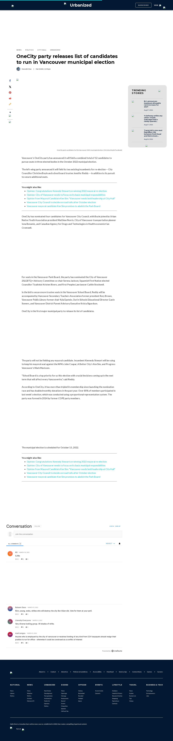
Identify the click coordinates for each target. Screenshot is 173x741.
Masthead (110, 672)
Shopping (115, 698)
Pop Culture (115, 701)
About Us (42, 672)
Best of (63, 701)
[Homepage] (15, 672)
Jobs (147, 696)
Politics (12, 696)
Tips (130, 698)
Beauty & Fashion (117, 696)
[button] (137, 103)
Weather (29, 693)
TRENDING (139, 92)
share (112, 559)
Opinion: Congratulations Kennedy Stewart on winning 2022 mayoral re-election (67, 191)
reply (17, 559)
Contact (53, 672)
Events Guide (99, 691)
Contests (114, 703)
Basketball (81, 693)
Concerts (97, 693)
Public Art (47, 701)
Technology (149, 691)
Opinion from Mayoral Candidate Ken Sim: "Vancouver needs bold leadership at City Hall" (71, 198)
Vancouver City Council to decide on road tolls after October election (61, 202)
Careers (160, 672)
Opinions (46, 703)
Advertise (64, 672)
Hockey (80, 691)
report (117, 559)
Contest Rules (137, 672)
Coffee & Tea (64, 711)
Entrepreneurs (150, 693)
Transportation (48, 696)
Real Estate (47, 691)
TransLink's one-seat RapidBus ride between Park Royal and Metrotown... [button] (153, 133)
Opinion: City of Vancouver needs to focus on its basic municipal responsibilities (66, 194)
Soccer (80, 701)
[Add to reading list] (10, 122)
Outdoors (115, 691)
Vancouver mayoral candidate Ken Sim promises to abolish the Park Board (63, 206)
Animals (29, 698)
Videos (131, 701)
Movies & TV (30, 701)
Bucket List (132, 696)
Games (149, 672)
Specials (63, 708)
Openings (64, 693)
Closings (63, 696)
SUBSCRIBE (143, 5)
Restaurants (64, 698)
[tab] (14, 544)
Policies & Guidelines (80, 672)
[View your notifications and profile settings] (119, 543)
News (12, 691)
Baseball (80, 696)
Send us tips (123, 672)
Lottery (12, 693)
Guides (131, 693)
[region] (64, 588)
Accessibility (97, 672)
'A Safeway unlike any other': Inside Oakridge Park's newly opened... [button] (153, 118)
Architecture (48, 698)
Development (48, 693)
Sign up (117, 526)
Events (63, 703)
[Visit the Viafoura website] (116, 651)
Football (80, 698)
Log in (111, 526)
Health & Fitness (117, 693)
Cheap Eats (64, 706)
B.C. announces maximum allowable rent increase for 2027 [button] (152, 104)
